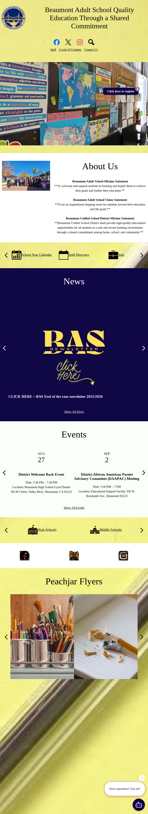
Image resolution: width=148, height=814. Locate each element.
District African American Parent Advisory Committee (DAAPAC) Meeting (106, 476)
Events (74, 434)
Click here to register (121, 91)
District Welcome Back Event (41, 474)
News (74, 281)
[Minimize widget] (137, 89)
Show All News (74, 411)
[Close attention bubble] (142, 778)
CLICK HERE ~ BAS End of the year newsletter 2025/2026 (55, 396)
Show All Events (74, 507)
